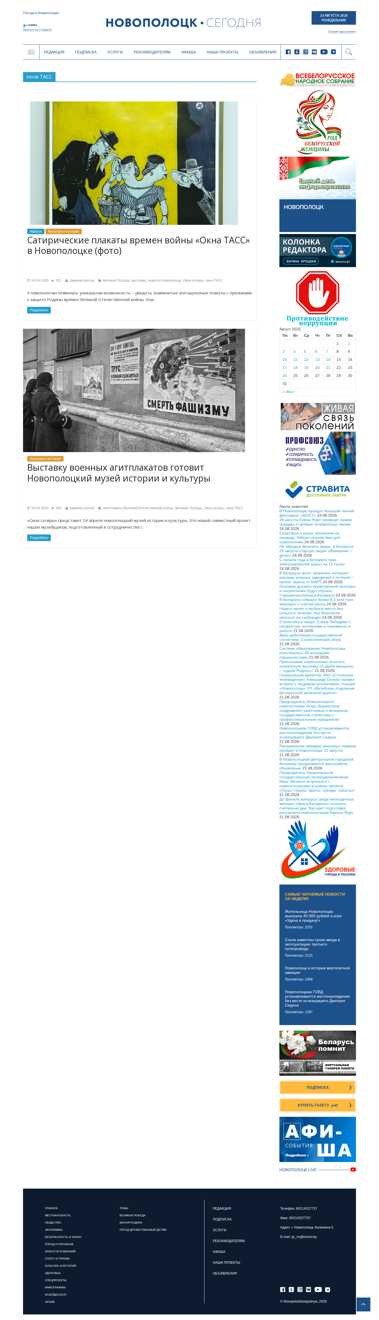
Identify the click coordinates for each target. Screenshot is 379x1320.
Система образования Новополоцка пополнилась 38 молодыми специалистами (312, 652)
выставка (139, 280)
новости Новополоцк (164, 280)
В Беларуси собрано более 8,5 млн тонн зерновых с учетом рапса (316, 601)
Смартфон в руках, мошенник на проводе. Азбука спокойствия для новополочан (309, 537)
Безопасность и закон (63, 1237)
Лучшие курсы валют (342, 31)
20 (317, 367)
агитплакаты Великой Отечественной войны (138, 508)
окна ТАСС (214, 280)
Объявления (262, 52)
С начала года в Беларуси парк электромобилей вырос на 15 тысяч (312, 561)
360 (58, 508)
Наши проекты (222, 52)
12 (306, 359)
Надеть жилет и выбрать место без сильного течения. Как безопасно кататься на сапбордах (311, 613)
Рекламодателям (152, 52)
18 (295, 367)
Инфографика (55, 1287)
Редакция (54, 52)
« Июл (288, 391)
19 (306, 367)
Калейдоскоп (55, 1294)
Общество (53, 1222)
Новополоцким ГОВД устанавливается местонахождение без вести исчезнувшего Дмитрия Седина (314, 732)
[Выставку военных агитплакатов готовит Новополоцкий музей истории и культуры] (134, 331)
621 (58, 280)
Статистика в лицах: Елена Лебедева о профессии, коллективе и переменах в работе (314, 626)
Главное (51, 1208)
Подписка (86, 52)
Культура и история (63, 231)
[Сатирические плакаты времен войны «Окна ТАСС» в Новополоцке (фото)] (134, 103)
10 (284, 359)
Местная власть (58, 1215)
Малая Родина (131, 1222)
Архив (50, 1301)
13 (317, 359)
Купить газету (318, 1105)
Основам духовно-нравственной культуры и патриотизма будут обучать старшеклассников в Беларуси (317, 590)
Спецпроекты (56, 1280)
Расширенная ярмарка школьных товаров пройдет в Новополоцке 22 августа (317, 748)
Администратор (81, 280)
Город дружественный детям (143, 1229)
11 (295, 359)
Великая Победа (116, 280)
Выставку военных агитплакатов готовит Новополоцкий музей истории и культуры (119, 472)
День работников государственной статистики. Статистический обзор (310, 637)
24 (284, 375)
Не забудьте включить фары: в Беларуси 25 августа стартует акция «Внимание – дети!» (316, 550)
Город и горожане (59, 1244)
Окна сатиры (193, 280)
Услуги (115, 52)
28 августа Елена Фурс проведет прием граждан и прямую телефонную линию (315, 522)
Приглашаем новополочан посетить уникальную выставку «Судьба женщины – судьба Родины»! (316, 666)
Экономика (54, 1229)
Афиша (188, 52)
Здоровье (53, 1273)
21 (328, 367)
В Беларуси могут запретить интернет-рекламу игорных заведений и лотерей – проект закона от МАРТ (316, 577)
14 (328, 359)
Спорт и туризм (57, 1258)
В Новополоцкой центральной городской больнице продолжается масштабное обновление (316, 763)
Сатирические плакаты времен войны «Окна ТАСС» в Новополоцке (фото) (138, 245)
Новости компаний (60, 1251)
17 (284, 367)
